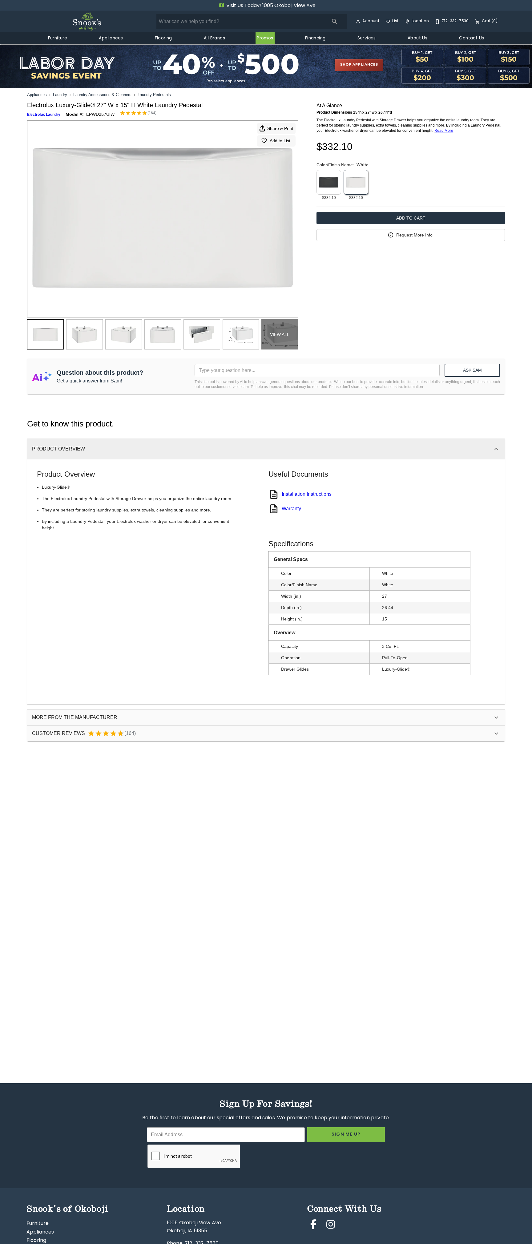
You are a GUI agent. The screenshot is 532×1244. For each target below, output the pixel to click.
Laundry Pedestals (154, 94)
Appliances (111, 38)
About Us (417, 38)
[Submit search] (335, 21)
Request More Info (414, 234)
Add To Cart (410, 218)
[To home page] (87, 21)
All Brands (214, 38)
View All (279, 334)
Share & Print (280, 128)
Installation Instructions (307, 494)
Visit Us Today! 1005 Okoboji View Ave (270, 6)
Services (366, 38)
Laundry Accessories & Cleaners (102, 94)
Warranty (291, 508)
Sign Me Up (346, 1134)
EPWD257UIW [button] (100, 114)
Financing (315, 38)
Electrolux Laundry (43, 114)
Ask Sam (472, 370)
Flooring (163, 38)
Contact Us (471, 38)
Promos (265, 38)
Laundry (60, 94)
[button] (358, 21)
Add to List (280, 140)
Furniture (57, 38)
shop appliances (359, 64)
